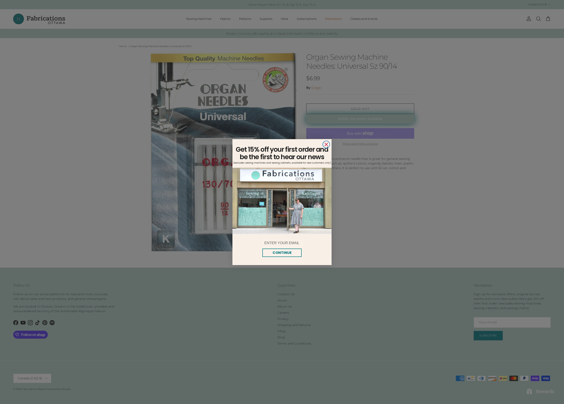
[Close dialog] (326, 144)
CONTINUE (282, 252)
